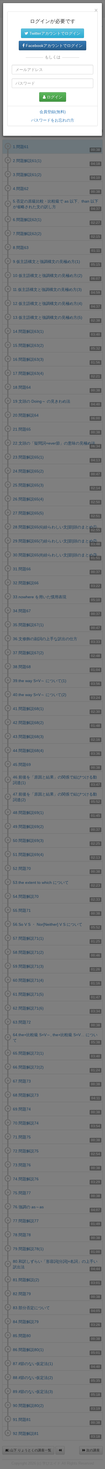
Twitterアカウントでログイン (54, 33)
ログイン (54, 97)
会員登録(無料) (52, 112)
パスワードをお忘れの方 (52, 120)
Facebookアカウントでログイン (54, 45)
